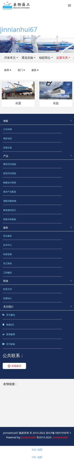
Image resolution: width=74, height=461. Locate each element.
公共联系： (13, 355)
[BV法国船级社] (12, 413)
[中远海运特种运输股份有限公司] (22, 400)
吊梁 (18, 103)
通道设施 (27, 58)
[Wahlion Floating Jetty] (53, 384)
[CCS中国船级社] (46, 409)
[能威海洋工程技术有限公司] (19, 405)
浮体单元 (10, 58)
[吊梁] (18, 90)
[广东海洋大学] (38, 421)
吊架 (56, 103)
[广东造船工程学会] (14, 421)
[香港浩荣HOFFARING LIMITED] (22, 396)
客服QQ (10, 324)
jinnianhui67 (18, 29)
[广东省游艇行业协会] (44, 417)
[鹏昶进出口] (51, 396)
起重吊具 (62, 58)
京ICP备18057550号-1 (58, 433)
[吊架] (55, 90)
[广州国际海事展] (59, 421)
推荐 (6, 70)
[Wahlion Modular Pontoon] (20, 388)
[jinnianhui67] (16, 5)
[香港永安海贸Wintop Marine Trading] (26, 392)
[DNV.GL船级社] (33, 413)
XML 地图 (37, 449)
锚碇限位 (44, 58)
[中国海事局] (46, 405)
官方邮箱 (10, 344)
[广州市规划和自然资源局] (18, 409)
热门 (20, 70)
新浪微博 (10, 334)
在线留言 (16, 366)
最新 (33, 70)
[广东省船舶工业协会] (16, 417)
